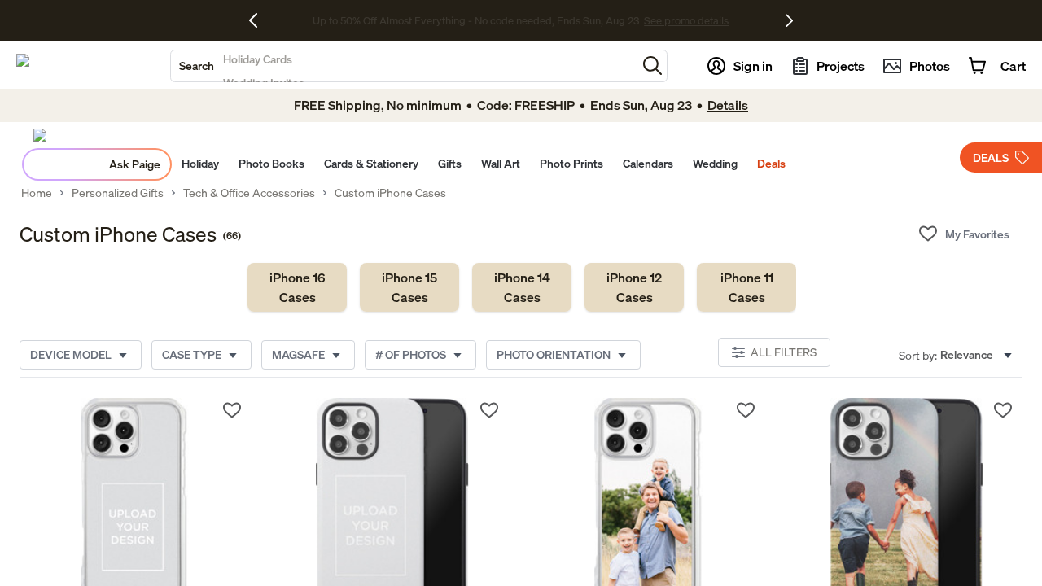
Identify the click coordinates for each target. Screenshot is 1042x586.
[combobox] (404, 65)
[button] (652, 65)
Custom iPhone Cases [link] (390, 193)
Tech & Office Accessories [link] (249, 193)
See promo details (649, 20)
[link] (297, 287)
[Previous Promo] (259, 20)
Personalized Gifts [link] (118, 193)
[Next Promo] (789, 20)
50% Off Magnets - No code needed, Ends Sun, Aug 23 (475, 20)
